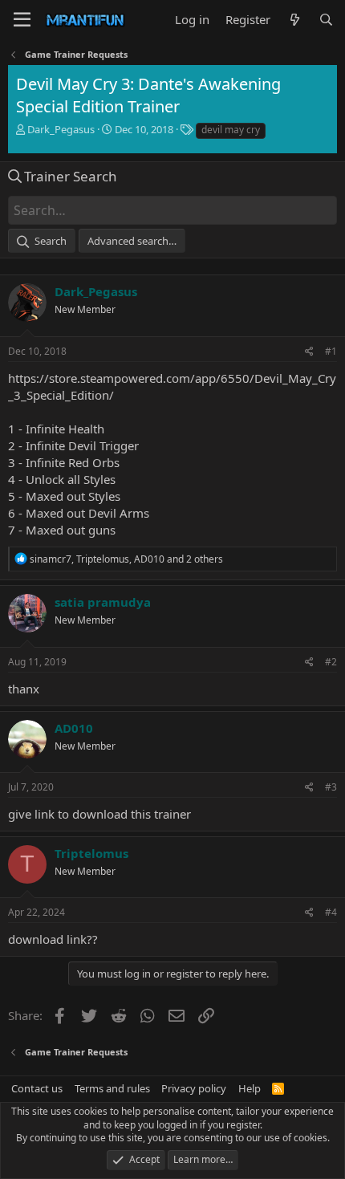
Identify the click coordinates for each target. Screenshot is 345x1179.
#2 (331, 662)
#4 (331, 912)
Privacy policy (193, 1088)
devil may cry (230, 129)
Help (249, 1088)
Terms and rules (112, 1088)
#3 (331, 787)
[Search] (326, 20)
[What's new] (294, 20)
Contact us (37, 1088)
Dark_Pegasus (61, 129)
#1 (331, 351)
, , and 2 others (126, 559)
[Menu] (22, 20)
